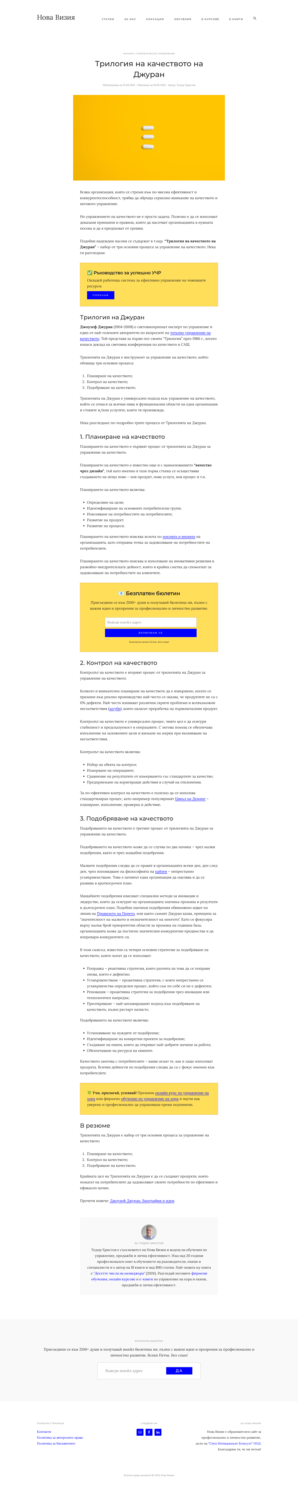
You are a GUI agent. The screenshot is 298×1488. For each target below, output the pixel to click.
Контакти (44, 1432)
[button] (255, 18)
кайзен (161, 871)
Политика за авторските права (60, 1437)
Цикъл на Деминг (190, 798)
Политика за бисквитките (56, 1443)
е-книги (146, 1279)
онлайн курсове (122, 1279)
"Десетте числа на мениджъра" (119, 1273)
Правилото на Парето (116, 913)
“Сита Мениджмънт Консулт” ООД (234, 1443)
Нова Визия (56, 17)
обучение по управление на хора (149, 1098)
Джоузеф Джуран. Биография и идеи (142, 1200)
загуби (114, 708)
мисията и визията (179, 536)
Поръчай (101, 295)
